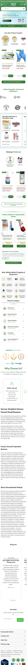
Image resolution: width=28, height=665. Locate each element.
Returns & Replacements (7, 652)
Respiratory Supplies (23, 327)
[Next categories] (24, 41)
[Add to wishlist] (12, 51)
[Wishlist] (21, 5)
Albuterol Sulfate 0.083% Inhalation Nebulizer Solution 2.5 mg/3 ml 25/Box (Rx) (22, 67)
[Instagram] (18, 660)
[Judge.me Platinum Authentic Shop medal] (13, 356)
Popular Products (23, 315)
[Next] (25, 234)
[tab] (10, 161)
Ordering (16, 652)
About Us (3, 650)
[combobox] (15, 9)
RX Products (23, 308)
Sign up (20, 620)
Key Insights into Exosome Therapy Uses (11, 561)
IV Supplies (23, 333)
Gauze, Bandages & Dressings (23, 340)
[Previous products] (2, 64)
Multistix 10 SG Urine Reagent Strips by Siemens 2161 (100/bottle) (22, 189)
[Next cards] (25, 391)
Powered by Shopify (6, 656)
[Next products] (24, 64)
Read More (5, 258)
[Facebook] (13, 660)
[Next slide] (25, 18)
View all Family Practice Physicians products (13, 204)
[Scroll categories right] (25, 130)
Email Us (9, 650)
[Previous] (2, 234)
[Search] (2, 9)
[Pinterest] (22, 660)
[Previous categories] (2, 41)
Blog (21, 652)
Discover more (5, 144)
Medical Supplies (23, 321)
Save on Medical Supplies (8, 20)
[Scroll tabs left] (1, 160)
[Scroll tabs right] (26, 160)
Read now (10, 587)
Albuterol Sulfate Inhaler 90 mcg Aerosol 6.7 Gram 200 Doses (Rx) (7, 237)
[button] (23, 8)
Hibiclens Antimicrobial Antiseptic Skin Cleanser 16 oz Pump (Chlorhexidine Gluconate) (7, 189)
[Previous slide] (1, 18)
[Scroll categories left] (1, 130)
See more (13, 600)
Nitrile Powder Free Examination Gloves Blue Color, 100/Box (7, 66)
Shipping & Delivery (17, 650)
